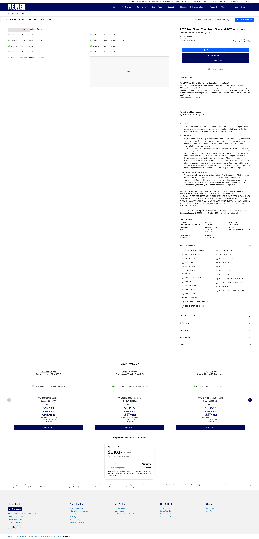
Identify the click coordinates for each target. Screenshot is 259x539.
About (209, 504)
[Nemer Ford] (25, 7)
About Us (209, 511)
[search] (252, 7)
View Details (48, 427)
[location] (182, 1)
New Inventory (120, 508)
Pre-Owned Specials (77, 523)
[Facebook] (10, 527)
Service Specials (165, 517)
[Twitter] (18, 527)
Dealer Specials (75, 517)
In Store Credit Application (79, 511)
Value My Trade (165, 508)
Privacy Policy (20, 536)
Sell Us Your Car (165, 511)
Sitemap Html (43, 536)
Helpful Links (167, 504)
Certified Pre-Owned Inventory (125, 514)
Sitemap (36, 536)
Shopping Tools (77, 504)
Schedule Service (166, 514)
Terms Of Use (29, 536)
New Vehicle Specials (77, 520)
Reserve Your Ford (76, 514)
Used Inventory (120, 511)
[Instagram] (14, 527)
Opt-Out (58, 536)
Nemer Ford (11, 536)
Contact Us (16, 509)
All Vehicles (121, 504)
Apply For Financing (76, 508)
